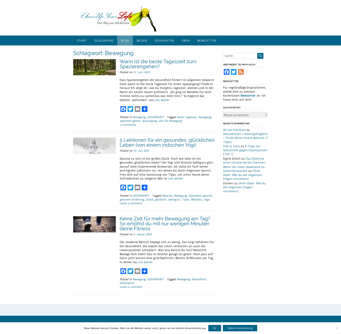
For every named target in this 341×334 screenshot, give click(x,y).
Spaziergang (149, 121)
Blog (125, 40)
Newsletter (206, 40)
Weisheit (196, 199)
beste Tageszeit (187, 117)
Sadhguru (174, 199)
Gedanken (194, 195)
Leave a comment (131, 203)
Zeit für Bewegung (170, 121)
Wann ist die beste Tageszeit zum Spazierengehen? (158, 64)
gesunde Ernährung (132, 199)
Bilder (142, 40)
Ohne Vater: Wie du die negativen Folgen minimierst (242, 175)
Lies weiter (162, 100)
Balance (167, 195)
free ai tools (231, 146)
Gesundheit (198, 279)
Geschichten (164, 40)
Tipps (185, 199)
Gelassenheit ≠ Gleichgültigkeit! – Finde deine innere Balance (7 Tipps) (245, 138)
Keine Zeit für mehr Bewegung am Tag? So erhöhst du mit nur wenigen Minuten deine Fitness (165, 224)
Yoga (207, 199)
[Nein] (336, 328)
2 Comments (128, 124)
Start (82, 40)
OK (214, 328)
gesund (207, 195)
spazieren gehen (130, 121)
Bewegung (139, 117)
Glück (149, 199)
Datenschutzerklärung (240, 328)
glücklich (160, 199)
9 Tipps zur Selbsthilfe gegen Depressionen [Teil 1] (245, 150)
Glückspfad (103, 40)
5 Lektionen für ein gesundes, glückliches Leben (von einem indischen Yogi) (167, 142)
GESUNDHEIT (155, 117)
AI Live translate (234, 130)
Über (186, 40)
